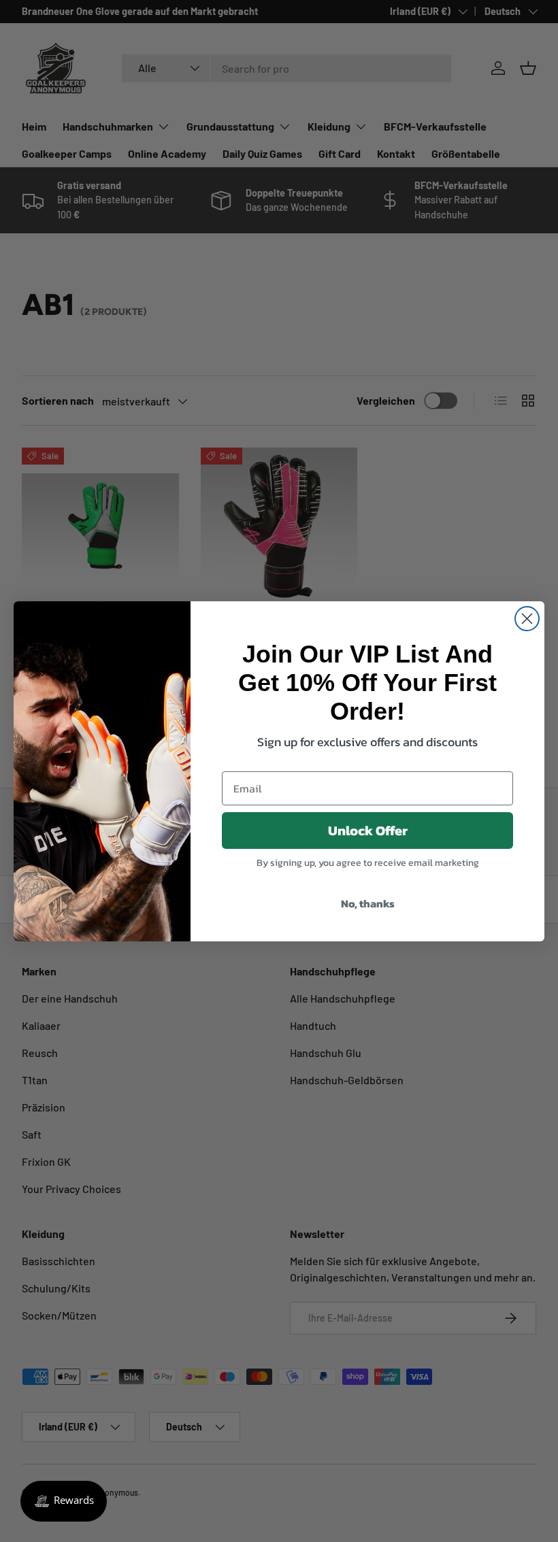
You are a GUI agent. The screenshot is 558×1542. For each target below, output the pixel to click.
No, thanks (368, 903)
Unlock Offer (368, 830)
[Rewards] (63, 1501)
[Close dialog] (527, 619)
